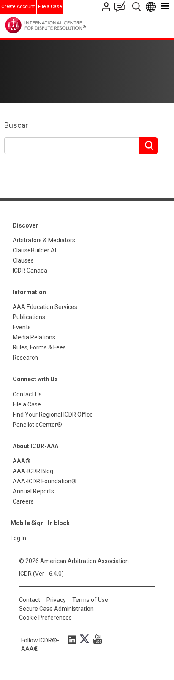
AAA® (21, 461)
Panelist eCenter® (37, 424)
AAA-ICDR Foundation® (44, 481)
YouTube (95, 639)
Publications (29, 317)
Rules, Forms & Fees (39, 347)
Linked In (73, 639)
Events (22, 327)
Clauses (23, 260)
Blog (121, 6)
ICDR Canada (30, 270)
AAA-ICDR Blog (33, 471)
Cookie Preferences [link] (45, 617)
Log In (18, 538)
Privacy (56, 599)
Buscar (16, 125)
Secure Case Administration (56, 608)
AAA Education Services (45, 306)
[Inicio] (62, 25)
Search (137, 6)
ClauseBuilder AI (34, 250)
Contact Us (107, 6)
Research (25, 357)
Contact (29, 599)
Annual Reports (33, 491)
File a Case (50, 6)
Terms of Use (90, 599)
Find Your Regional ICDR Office (53, 414)
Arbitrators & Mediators (44, 240)
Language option (152, 6)
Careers (23, 501)
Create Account (18, 6)
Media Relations (34, 337)
